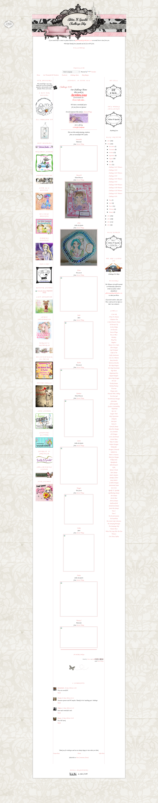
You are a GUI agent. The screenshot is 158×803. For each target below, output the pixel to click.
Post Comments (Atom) (82, 757)
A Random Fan (114, 319)
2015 (108, 216)
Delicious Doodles (114, 363)
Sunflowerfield (114, 503)
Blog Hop (113, 340)
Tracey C (78, 620)
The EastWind (114, 518)
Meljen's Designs (113, 444)
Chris (78, 223)
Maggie (79, 488)
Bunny (59, 718)
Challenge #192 (113, 182)
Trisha (79, 575)
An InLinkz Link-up (78, 654)
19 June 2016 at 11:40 (70, 688)
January (111, 212)
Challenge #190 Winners (115, 185)
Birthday (113, 337)
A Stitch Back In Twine (113, 322)
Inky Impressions (113, 416)
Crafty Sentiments (113, 355)
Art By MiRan (114, 327)
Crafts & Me (113, 353)
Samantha (79, 139)
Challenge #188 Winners (115, 190)
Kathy (79, 363)
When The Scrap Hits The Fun (114, 531)
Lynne (79, 441)
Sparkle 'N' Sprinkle (113, 490)
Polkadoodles (113, 460)
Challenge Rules (74, 75)
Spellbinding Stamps (113, 493)
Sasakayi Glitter (114, 478)
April (110, 203)
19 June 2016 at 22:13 (68, 698)
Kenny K (113, 424)
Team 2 (114, 513)
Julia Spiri (113, 421)
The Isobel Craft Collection (114, 521)
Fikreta (60, 708)
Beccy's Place (113, 335)
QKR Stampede (114, 465)
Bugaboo (113, 342)
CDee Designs (113, 347)
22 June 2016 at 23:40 (67, 718)
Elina (78, 270)
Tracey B (78, 175)
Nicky (78, 528)
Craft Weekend (114, 350)
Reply (59, 693)
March (111, 206)
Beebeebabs (61, 688)
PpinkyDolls (114, 462)
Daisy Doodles (114, 360)
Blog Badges (85, 75)
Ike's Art (113, 411)
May (110, 200)
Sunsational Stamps (114, 506)
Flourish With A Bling (114, 394)
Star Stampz (114, 495)
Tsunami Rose (113, 529)
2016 (108, 144)
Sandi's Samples (114, 475)
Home (38, 75)
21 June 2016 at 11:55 (68, 708)
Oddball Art (114, 452)
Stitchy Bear (113, 498)
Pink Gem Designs (114, 457)
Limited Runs (113, 439)
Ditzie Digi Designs (113, 378)
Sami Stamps (113, 472)
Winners (114, 534)
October (111, 152)
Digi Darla (114, 370)
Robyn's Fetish (114, 470)
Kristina (78, 393)
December (112, 146)
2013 (108, 222)
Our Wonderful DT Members (51, 75)
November (112, 149)
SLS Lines (113, 488)
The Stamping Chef (114, 526)
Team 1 (114, 511)
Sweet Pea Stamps (114, 508)
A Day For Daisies (114, 317)
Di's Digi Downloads (113, 368)
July (110, 161)
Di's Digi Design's (114, 365)
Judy (78, 315)
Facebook (64, 75)
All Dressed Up (114, 324)
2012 (108, 225)
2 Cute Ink (114, 314)
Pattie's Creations (113, 455)
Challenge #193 (113, 176)
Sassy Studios (113, 480)
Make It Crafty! (114, 442)
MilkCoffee (114, 447)
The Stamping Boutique (114, 524)
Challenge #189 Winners (115, 188)
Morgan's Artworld (114, 449)
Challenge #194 (113, 170)
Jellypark (113, 419)
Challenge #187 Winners (115, 193)
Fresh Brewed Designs (114, 399)
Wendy (59, 698)
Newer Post (56, 753)
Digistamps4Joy (114, 373)
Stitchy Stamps (114, 501)
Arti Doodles (113, 330)
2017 (108, 141)
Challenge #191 (113, 196)
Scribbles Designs (113, 483)
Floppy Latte (113, 391)
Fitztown (113, 388)
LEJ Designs (113, 434)
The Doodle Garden (114, 516)
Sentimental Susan (114, 485)
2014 (108, 219)
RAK (113, 467)
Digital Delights (113, 376)
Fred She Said (113, 396)
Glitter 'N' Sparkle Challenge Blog (77, 22)
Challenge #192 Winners (115, 173)
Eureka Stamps (114, 383)
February (111, 209)
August (111, 158)
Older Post (101, 753)
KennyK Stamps (113, 426)
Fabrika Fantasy (113, 386)
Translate (93, 72)
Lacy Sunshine (114, 432)
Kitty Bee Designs (114, 429)
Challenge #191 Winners (115, 179)
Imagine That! (113, 414)
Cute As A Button (114, 358)
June (110, 165)
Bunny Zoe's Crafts (114, 345)
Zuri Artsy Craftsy (114, 536)
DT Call (114, 381)
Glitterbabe (114, 401)
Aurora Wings (87, 112)
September (112, 155)
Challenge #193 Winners (115, 167)
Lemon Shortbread (114, 437)
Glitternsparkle (114, 404)
